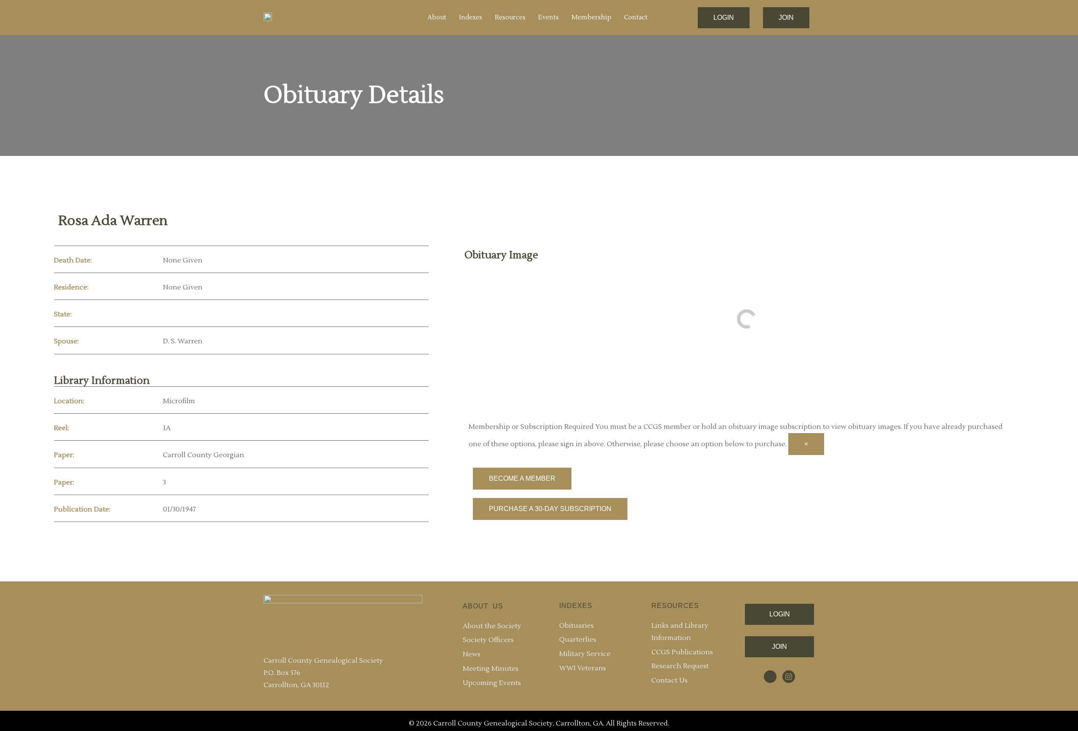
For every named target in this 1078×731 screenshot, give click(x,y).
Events (548, 17)
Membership (591, 17)
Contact (636, 17)
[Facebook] (770, 676)
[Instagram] (788, 676)
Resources (510, 17)
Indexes (470, 17)
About (436, 17)
